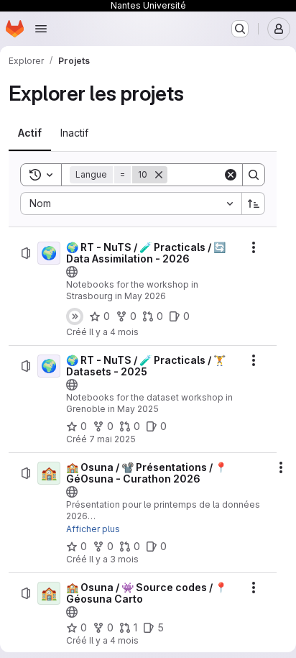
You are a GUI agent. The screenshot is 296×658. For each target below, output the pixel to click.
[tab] (30, 133)
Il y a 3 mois (114, 559)
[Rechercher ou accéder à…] (240, 28)
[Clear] (230, 174)
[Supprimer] (158, 174)
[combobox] (130, 203)
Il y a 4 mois (114, 331)
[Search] (253, 174)
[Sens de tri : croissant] (253, 203)
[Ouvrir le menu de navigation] (40, 28)
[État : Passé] (74, 316)
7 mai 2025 (112, 439)
